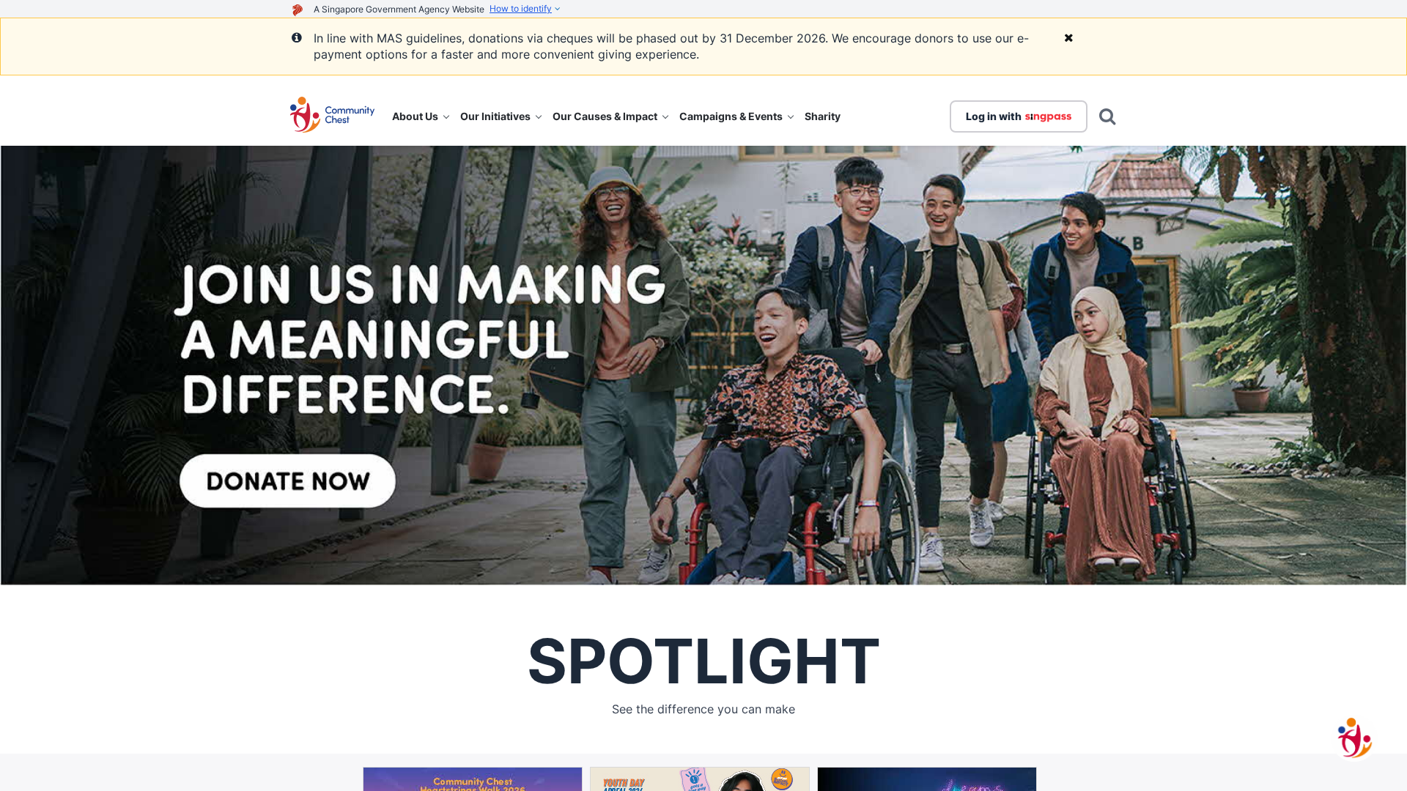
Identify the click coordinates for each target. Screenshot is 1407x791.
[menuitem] (420, 116)
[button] (332, 116)
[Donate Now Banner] (703, 365)
